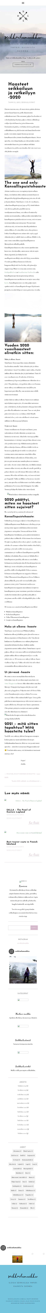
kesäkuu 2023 (22, 1090)
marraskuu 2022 (22, 1103)
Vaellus (14, 1203)
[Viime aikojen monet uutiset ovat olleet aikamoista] (17, 1258)
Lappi (28, 1164)
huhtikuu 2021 (22, 1120)
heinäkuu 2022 (22, 1107)
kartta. (7, 283)
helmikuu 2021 (22, 1125)
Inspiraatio (31, 1155)
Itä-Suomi (16, 1160)
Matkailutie (19, 1173)
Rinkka (13, 1190)
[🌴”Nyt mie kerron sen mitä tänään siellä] (29, 1258)
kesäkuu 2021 (22, 1116)
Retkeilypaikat (17, 1186)
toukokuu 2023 (22, 1094)
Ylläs (32, 1208)
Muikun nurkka (23, 1013)
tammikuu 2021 (22, 1129)
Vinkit (31, 1203)
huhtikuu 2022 (22, 1112)
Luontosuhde (17, 1168)
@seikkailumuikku (23, 943)
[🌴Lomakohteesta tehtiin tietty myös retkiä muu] (40, 1258)
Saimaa (21, 1190)
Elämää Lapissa (28, 1151)
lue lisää (34, 822)
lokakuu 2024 (22, 1086)
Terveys (13, 1199)
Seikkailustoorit (15, 815)
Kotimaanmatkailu (27, 1160)
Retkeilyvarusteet (28, 1186)
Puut (25, 1181)
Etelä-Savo (14, 1155)
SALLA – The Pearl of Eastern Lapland (19, 811)
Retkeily (31, 1181)
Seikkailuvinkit (28, 102)
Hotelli (22, 1155)
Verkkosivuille (23, 64)
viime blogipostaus (11, 683)
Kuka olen (12, 1164)
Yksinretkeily (24, 1208)
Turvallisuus (31, 1199)
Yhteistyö (15, 1208)
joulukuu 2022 (22, 1099)
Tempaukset (29, 1195)
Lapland (21, 1164)
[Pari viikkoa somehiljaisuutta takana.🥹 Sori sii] (23, 969)
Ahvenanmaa (17, 1151)
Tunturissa (21, 1199)
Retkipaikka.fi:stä (10, 272)
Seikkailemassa (30, 1190)
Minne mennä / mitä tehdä (19, 1177)
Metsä (27, 1173)
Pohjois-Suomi (16, 1181)
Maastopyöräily (28, 1168)
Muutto (31, 1177)
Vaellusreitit (23, 1203)
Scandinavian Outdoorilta (27, 272)
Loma (34, 1164)
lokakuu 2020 (22, 1133)
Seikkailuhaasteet (18, 1195)
